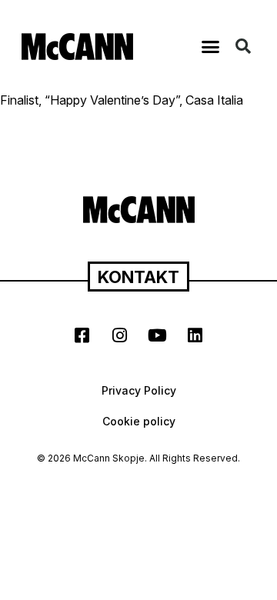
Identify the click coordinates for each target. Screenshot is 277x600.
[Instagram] (120, 335)
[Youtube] (158, 335)
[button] (210, 46)
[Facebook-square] (82, 335)
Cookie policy (138, 421)
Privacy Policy (139, 390)
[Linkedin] (195, 335)
